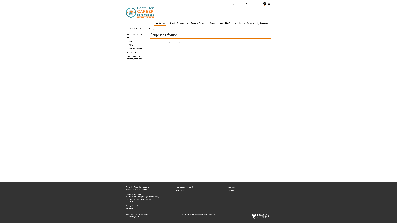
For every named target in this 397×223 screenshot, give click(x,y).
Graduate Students (213, 4)
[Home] (140, 13)
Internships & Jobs (227, 23)
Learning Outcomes (134, 34)
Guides (212, 23)
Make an (183, 187)
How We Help (160, 23)
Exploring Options (198, 23)
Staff (138, 41)
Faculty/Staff (242, 4)
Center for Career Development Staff (140, 29)
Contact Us (131, 52)
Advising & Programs (178, 23)
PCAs (131, 45)
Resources (264, 23)
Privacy (131, 206)
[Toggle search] (269, 4)
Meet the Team (137, 38)
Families (252, 4)
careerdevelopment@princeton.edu (145, 197)
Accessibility (132, 217)
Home (127, 29)
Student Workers (135, 49)
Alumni (224, 4)
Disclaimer (129, 208)
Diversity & (137, 214)
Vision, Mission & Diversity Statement (134, 57)
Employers (232, 4)
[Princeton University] (264, 4)
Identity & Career (245, 23)
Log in (259, 4)
